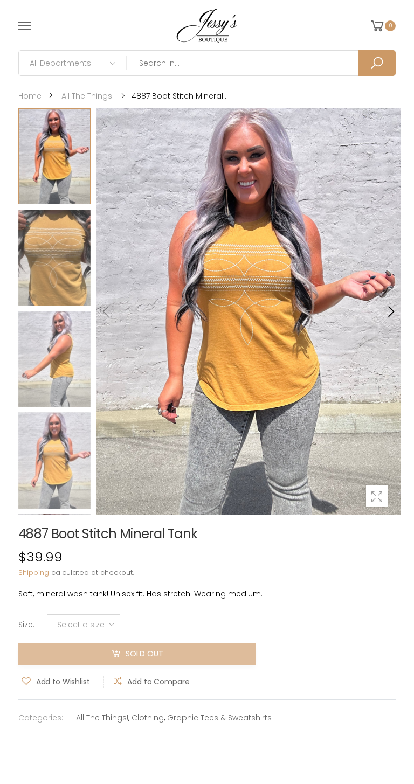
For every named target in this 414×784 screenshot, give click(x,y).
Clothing (148, 717)
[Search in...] (377, 63)
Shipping (33, 572)
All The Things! (102, 717)
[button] (390, 311)
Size (26, 624)
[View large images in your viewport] (377, 496)
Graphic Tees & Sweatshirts (219, 717)
